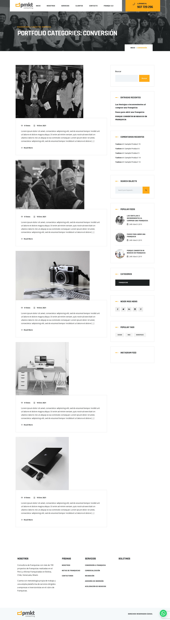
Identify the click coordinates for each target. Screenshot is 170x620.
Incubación (89, 576)
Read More (28, 148)
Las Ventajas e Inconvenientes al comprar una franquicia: (137, 218)
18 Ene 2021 (41, 125)
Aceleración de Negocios (95, 586)
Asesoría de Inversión (94, 581)
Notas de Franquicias (71, 570)
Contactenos (67, 576)
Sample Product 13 (133, 162)
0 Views (27, 125)
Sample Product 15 (133, 144)
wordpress (140, 335)
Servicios (65, 6)
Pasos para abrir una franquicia (136, 235)
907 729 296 (145, 7)
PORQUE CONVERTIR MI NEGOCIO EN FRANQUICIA (136, 252)
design (120, 335)
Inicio (38, 6)
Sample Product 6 (132, 148)
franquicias (123, 283)
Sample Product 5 (132, 153)
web (129, 335)
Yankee (118, 144)
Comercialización (92, 570)
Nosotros (51, 6)
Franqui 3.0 (108, 6)
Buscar (118, 71)
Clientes (79, 6)
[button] (21, 595)
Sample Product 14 (133, 157)
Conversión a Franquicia (95, 565)
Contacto (93, 6)
